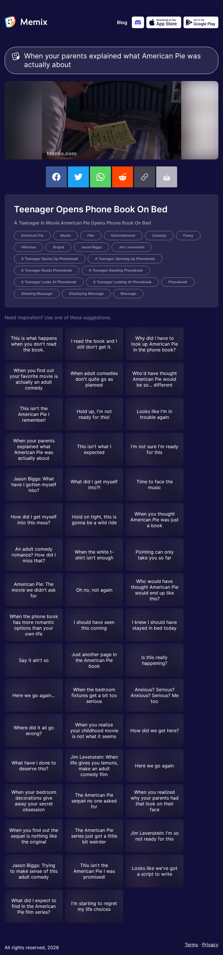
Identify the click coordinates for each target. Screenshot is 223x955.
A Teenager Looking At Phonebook (122, 282)
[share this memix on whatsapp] (100, 176)
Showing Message (36, 293)
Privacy (210, 944)
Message (128, 293)
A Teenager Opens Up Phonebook (49, 258)
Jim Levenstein (131, 247)
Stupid (58, 247)
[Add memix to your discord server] (138, 22)
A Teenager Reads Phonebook (46, 270)
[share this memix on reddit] (122, 176)
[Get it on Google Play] (201, 22)
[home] (26, 22)
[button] (144, 176)
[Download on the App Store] (163, 22)
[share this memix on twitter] (78, 176)
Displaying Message (86, 293)
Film (90, 235)
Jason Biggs (91, 247)
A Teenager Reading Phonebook (116, 270)
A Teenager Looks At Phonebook (48, 282)
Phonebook (177, 282)
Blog (122, 22)
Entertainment (123, 235)
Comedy (159, 235)
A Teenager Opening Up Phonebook (125, 258)
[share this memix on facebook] (56, 176)
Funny (188, 235)
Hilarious (28, 247)
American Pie (32, 235)
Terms (191, 944)
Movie (65, 235)
